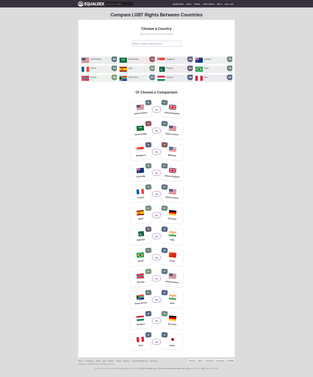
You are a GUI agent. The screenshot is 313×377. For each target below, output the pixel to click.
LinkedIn (230, 360)
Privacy (126, 361)
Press (98, 361)
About (80, 361)
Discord (192, 360)
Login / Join (229, 4)
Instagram (220, 360)
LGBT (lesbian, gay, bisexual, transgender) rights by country (166, 368)
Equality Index (178, 4)
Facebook (209, 360)
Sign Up (204, 368)
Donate (111, 361)
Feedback (90, 361)
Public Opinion (208, 4)
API (104, 361)
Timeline (197, 4)
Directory (154, 361)
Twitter (200, 360)
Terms (118, 361)
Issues (188, 4)
